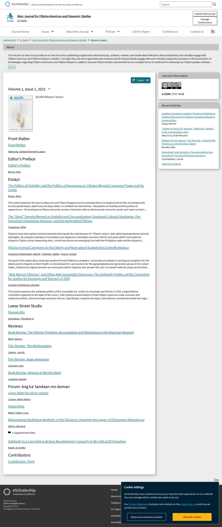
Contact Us (197, 31)
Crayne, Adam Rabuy (19, 399)
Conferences (170, 31)
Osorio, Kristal (68, 254)
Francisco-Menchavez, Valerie (24, 254)
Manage (205, 21)
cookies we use (188, 504)
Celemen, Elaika (50, 254)
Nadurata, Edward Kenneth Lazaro (27, 151)
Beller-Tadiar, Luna (18, 412)
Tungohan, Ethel (17, 227)
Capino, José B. (16, 352)
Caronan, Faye (16, 365)
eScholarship (9, 40)
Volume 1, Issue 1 (99, 40)
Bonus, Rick (14, 171)
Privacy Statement (139, 504)
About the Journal (77, 31)
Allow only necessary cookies (146, 517)
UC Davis (22, 20)
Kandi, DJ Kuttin (17, 447)
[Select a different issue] (49, 89)
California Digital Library (14, 503)
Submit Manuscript (205, 13)
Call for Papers (141, 31)
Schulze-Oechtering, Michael (23, 285)
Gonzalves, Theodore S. (21, 318)
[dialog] (170, 503)
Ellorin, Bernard (16, 426)
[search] (214, 4)
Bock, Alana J (15, 338)
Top (216, 480)
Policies (110, 31)
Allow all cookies (192, 517)
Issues (45, 31)
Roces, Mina (14, 196)
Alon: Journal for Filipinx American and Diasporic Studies (59, 40)
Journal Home (20, 31)
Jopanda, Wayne (17, 379)
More (12, 67)
